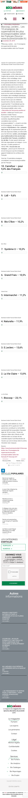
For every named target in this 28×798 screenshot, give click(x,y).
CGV (5, 792)
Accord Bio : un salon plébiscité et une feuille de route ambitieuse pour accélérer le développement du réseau (13, 642)
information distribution (12, 24)
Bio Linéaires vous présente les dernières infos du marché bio (13, 668)
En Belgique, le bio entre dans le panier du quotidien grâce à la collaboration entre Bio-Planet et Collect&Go (9, 510)
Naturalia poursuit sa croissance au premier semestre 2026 (7, 500)
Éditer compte (14, 787)
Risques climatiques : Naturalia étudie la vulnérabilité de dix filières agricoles (12, 615)
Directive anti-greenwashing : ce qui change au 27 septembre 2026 (10, 521)
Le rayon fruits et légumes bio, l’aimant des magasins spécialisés (9, 490)
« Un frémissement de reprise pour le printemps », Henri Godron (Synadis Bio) (13, 692)
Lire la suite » (5, 621)
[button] (6, 19)
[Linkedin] (3, 470)
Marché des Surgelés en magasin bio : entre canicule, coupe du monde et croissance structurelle (10, 480)
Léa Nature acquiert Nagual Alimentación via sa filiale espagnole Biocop (9, 530)
